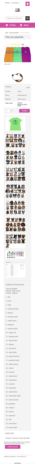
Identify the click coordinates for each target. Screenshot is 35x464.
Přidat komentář (13, 447)
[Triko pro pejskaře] (17, 47)
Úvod (6, 32)
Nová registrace (15, 3)
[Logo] (17, 10)
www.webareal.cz (21, 456)
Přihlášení (7, 3)
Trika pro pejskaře (14, 32)
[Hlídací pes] (17, 77)
